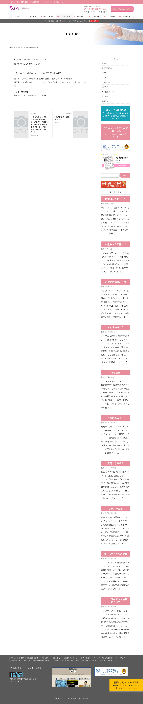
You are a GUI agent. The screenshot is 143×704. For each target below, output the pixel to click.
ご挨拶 (104, 73)
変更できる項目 (115, 463)
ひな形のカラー (115, 418)
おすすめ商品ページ (115, 282)
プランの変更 (115, 508)
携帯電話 (115, 372)
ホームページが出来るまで (103, 658)
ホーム (13, 658)
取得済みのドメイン (115, 199)
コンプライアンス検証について (115, 601)
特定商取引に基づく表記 (70, 660)
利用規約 (105, 96)
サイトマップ (120, 658)
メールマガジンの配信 (115, 554)
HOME (104, 63)
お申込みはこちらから (123, 9)
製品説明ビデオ (107, 68)
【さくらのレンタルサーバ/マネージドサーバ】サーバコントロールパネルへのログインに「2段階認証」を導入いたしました (39, 124)
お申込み (27, 660)
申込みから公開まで (115, 244)
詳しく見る (94, 21)
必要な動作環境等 (106, 660)
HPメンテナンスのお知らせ (62, 118)
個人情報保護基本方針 (41, 660)
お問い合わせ (16, 660)
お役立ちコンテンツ (109, 92)
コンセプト (106, 77)
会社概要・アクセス (89, 660)
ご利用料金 (106, 87)
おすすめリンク (115, 327)
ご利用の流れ (106, 82)
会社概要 (105, 101)
